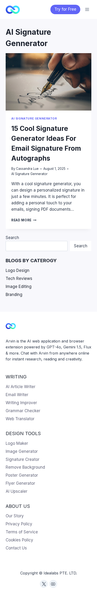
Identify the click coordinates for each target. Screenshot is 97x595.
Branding (14, 294)
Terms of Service (22, 532)
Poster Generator (22, 475)
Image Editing (19, 286)
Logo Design (17, 270)
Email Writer (17, 394)
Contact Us (16, 548)
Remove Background (25, 467)
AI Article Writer (20, 386)
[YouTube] (53, 584)
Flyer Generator (20, 483)
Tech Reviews (19, 278)
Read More (23, 220)
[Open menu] (87, 9)
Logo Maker (17, 443)
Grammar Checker (23, 410)
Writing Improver (21, 402)
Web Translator (20, 418)
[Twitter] (44, 584)
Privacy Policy (19, 524)
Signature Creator (22, 459)
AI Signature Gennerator (34, 118)
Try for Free (65, 9)
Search (12, 237)
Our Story (15, 516)
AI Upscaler (16, 491)
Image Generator (22, 451)
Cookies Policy (19, 540)
